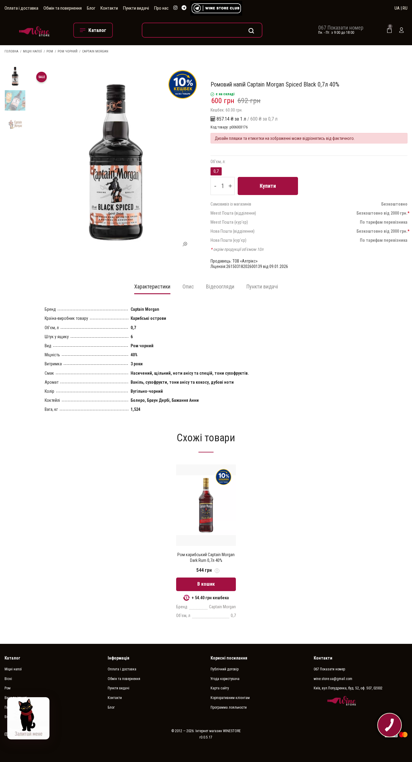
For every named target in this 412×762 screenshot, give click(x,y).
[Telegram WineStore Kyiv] (216, 8)
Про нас (161, 8)
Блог (91, 8)
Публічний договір (225, 669)
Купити (268, 186)
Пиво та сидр (15, 707)
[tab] (152, 288)
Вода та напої (15, 717)
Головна (11, 51)
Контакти (109, 8)
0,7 (216, 171)
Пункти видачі (136, 8)
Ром (49, 51)
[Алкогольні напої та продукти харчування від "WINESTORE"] (34, 30)
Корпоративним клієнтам (230, 698)
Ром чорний (68, 51)
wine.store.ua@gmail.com (333, 679)
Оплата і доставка (21, 8)
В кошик (206, 584)
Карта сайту (220, 688)
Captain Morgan (95, 51)
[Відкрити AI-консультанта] (28, 718)
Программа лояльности (229, 707)
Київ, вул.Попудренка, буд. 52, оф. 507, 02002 (348, 688)
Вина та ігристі (16, 698)
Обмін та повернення (62, 8)
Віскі (8, 679)
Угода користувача (225, 679)
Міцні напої (32, 51)
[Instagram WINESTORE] (175, 8)
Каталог (12, 658)
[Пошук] (202, 30)
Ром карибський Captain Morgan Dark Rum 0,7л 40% (206, 557)
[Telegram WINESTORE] (184, 8)
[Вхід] (401, 30)
